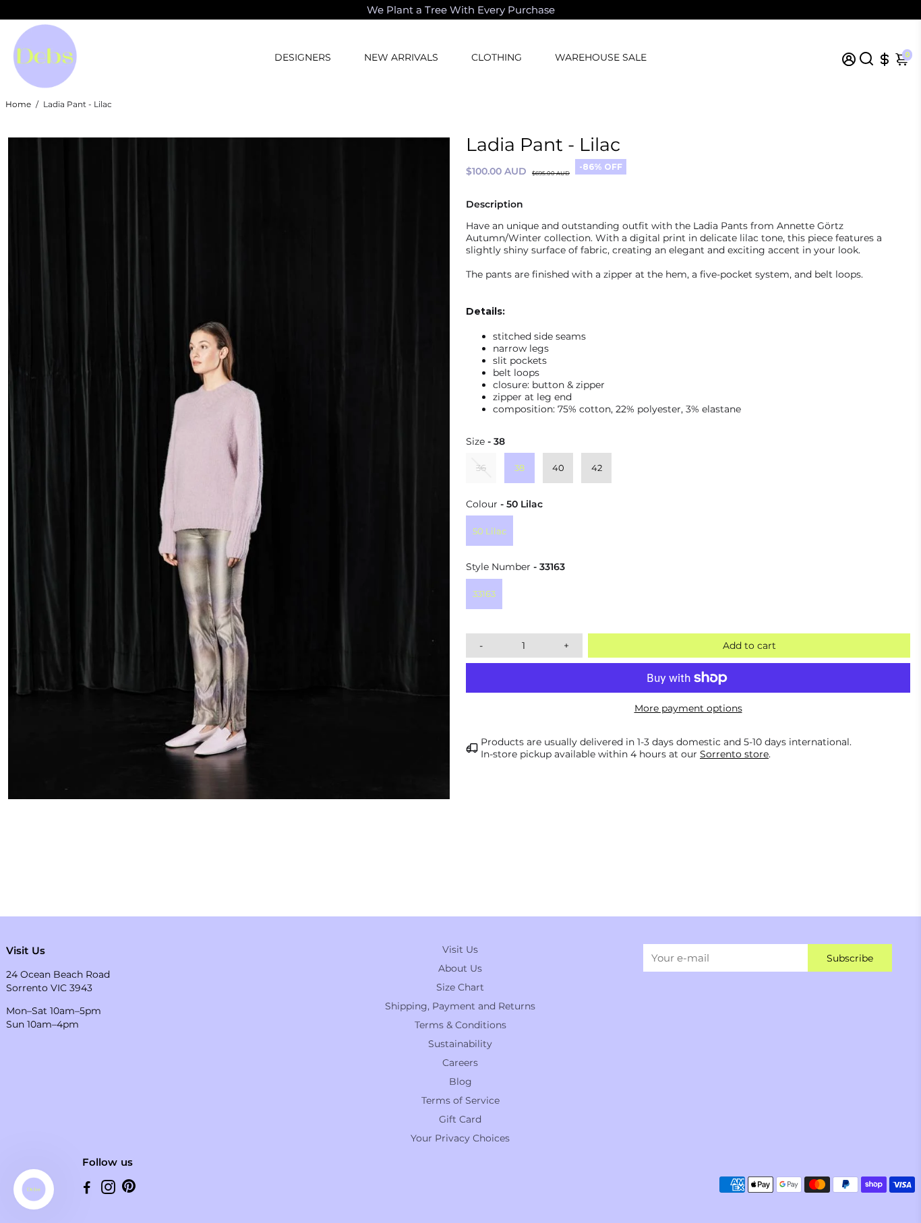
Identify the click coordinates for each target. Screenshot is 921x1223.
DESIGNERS (302, 57)
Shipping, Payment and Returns (460, 1006)
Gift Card (460, 1119)
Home (18, 104)
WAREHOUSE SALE (601, 57)
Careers (460, 1062)
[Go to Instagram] (108, 1189)
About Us (460, 968)
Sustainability (460, 1043)
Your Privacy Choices (460, 1138)
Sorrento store (734, 754)
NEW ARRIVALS (401, 57)
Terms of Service (460, 1100)
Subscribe (850, 958)
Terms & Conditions (460, 1025)
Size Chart (460, 987)
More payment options (688, 708)
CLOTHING (496, 57)
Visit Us (460, 949)
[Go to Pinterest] (129, 1189)
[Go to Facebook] (87, 1189)
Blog (460, 1081)
